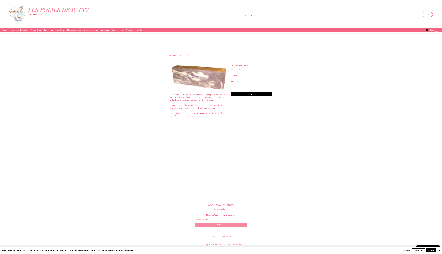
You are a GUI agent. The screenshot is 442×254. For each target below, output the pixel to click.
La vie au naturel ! (35, 14)
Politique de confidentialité (123, 250)
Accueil (173, 55)
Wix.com (237, 245)
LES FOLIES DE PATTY (59, 10)
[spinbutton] (237, 86)
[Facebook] (424, 30)
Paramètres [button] (406, 250)
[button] (427, 14)
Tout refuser (418, 250)
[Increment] (240, 86)
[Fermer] (439, 250)
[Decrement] (233, 86)
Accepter (431, 250)
